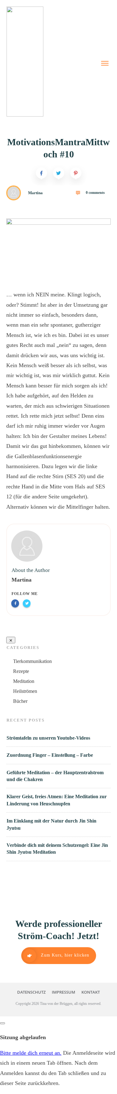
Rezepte (21, 671)
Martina (22, 580)
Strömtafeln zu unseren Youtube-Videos (48, 738)
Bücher (20, 701)
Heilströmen (25, 691)
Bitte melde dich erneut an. (30, 1053)
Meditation (23, 681)
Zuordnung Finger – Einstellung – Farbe (50, 755)
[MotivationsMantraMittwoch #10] (58, 247)
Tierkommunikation (32, 661)
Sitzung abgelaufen (23, 1037)
